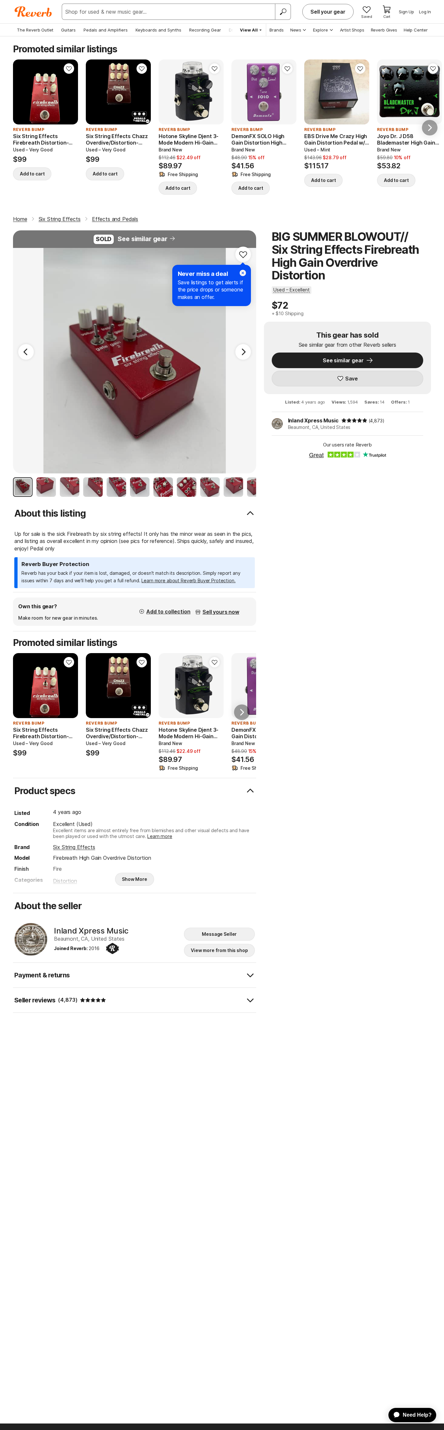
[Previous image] (22, 92)
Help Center (416, 29)
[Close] (242, 272)
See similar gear (142, 239)
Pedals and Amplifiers (106, 29)
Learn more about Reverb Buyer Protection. (188, 580)
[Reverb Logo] (33, 11)
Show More (134, 879)
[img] (354, 420)
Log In (425, 11)
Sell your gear (328, 11)
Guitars (68, 29)
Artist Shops (352, 29)
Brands (276, 29)
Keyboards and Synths (158, 29)
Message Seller (219, 934)
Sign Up (406, 11)
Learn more (159, 836)
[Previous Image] (26, 352)
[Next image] (69, 92)
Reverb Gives (384, 29)
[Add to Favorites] (69, 68)
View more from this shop (219, 950)
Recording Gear (205, 29)
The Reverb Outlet (35, 29)
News (295, 29)
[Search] (283, 11)
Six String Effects (74, 847)
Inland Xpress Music (313, 420)
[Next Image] (243, 352)
